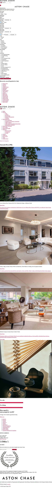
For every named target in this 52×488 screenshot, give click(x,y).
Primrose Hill (5, 96)
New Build (3, 43)
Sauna (2, 66)
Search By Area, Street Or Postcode (7, 9)
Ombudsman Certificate (10, 125)
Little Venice (5, 91)
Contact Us (5, 135)
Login (4, 137)
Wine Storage (4, 73)
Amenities (2, 53)
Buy (2, 14)
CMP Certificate (8, 122)
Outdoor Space (4, 63)
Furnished (3, 45)
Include (7, 77)
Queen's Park (5, 97)
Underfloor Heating (5, 69)
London (4, 92)
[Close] (0, 5)
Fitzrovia (4, 85)
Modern (2, 42)
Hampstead (5, 88)
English (4, 2)
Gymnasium (3, 59)
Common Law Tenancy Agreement (12, 121)
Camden (4, 84)
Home (4, 111)
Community (7, 131)
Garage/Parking (4, 55)
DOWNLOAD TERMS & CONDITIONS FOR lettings (11, 407)
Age (1, 39)
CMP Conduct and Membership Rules (12, 123)
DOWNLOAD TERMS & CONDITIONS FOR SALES (11, 402)
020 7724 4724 (3, 439)
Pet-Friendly (2, 49)
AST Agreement (8, 120)
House (2, 37)
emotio (9, 484)
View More (2, 339)
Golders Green (5, 87)
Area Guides (5, 127)
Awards (6, 133)
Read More (2, 205)
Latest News (5, 424)
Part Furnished (4, 47)
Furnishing (2, 44)
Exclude (3, 77)
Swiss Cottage (5, 100)
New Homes (7, 115)
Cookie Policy (5, 138)
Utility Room (4, 71)
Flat (2, 38)
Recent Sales (2, 76)
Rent (6, 14)
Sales (6, 113)
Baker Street (5, 102)
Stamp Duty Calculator (7, 126)
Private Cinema (4, 64)
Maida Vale (5, 93)
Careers (4, 134)
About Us (4, 129)
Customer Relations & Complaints (9, 430)
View (2, 72)
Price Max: (2, 30)
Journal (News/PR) (6, 128)
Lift (2, 62)
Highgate (4, 89)
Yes (2, 50)
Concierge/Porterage (5, 54)
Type (1, 35)
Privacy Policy (5, 429)
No (2, 52)
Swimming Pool (4, 68)
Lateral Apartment (4, 60)
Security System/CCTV (6, 67)
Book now (2, 416)
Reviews (4, 420)
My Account (5, 136)
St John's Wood (6, 99)
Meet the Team (8, 130)
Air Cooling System (5, 74)
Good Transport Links (5, 58)
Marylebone (5, 95)
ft (1, 34)
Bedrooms (2, 15)
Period (2, 40)
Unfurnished (3, 48)
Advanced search (7, 78)
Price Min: (2, 27)
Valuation (7, 118)
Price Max (2, 18)
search (2, 78)
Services (4, 112)
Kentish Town (5, 90)
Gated (2, 57)
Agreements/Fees (6, 119)
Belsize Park (5, 83)
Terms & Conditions (7, 425)
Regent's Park (5, 98)
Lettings (6, 114)
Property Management (9, 117)
